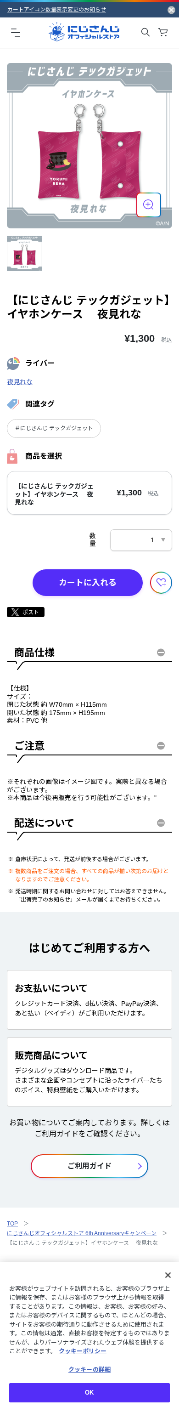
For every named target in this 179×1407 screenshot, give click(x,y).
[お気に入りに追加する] (161, 583)
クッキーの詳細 (89, 1369)
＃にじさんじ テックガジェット (54, 428)
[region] (89, 1334)
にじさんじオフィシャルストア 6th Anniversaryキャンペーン (82, 1233)
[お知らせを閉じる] (171, 10)
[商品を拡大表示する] (148, 205)
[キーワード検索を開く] (145, 32)
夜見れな (20, 382)
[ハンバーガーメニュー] (15, 32)
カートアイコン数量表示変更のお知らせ (56, 9)
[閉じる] (168, 1275)
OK (89, 1392)
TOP (12, 1223)
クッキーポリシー (82, 1351)
